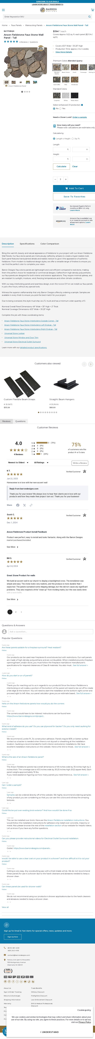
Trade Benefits (36, 988)
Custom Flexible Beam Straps (19, 399)
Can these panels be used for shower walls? (21, 886)
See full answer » (80, 665)
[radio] (47, 443)
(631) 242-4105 (13, 950)
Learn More (75, 210)
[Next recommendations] (90, 364)
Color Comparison (49, 244)
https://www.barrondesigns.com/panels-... (32, 848)
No (57, 108)
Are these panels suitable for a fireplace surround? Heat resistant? (31, 647)
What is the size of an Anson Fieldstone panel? (23, 757)
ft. (68, 149)
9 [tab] (56, 412)
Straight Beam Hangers (61, 399)
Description (8, 244)
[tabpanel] (25, 389)
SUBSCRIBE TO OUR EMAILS (47, 1)
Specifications (27, 244)
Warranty (7, 1003)
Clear (75, 166)
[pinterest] (5, 981)
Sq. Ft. (77, 139)
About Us (7, 988)
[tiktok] (29, 981)
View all (5, 907)
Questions (34, 42)
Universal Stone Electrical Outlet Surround (22, 342)
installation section (53, 825)
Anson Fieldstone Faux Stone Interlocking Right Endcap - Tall (30, 329)
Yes (63, 108)
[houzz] (33, 981)
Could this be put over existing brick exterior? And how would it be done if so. (37, 810)
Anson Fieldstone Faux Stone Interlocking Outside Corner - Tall (31, 321)
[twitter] (17, 981)
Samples (11, 795)
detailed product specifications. (33, 347)
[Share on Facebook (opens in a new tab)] (17, 505)
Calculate (61, 166)
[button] (8, 668)
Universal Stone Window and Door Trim (21, 337)
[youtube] (25, 981)
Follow (4, 650)
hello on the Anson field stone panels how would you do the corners (33, 704)
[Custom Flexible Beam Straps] (22, 384)
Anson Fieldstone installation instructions (65, 820)
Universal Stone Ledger (14, 333)
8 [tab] (54, 412)
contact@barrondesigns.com (19, 955)
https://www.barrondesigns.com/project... (25, 716)
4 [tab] (45, 412)
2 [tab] (40, 412)
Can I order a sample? (12, 785)
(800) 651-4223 (13, 948)
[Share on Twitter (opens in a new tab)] (24, 505)
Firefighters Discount (39, 996)
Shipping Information (12, 1000)
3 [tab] (43, 412)
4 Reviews (23, 42)
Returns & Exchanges (12, 996)
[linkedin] (21, 981)
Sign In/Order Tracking (13, 992)
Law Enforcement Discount (41, 1000)
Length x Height (63, 139)
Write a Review (80, 463)
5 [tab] (47, 412)
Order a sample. (79, 117)
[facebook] (13, 981)
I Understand (50, 1032)
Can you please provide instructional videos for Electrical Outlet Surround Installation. (40, 838)
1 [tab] (38, 412)
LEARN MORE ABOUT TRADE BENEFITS (47, 4)
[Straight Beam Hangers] (66, 384)
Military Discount (37, 992)
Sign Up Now (13, 937)
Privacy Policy (85, 1022)
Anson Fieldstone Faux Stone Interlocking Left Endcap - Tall (30, 325)
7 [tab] (52, 412)
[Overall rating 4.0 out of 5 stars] (11, 42)
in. (87, 149)
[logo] (48, 10)
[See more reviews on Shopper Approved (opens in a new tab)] (31, 505)
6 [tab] (49, 412)
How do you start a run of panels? (17, 675)
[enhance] (42, 74)
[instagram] (9, 981)
